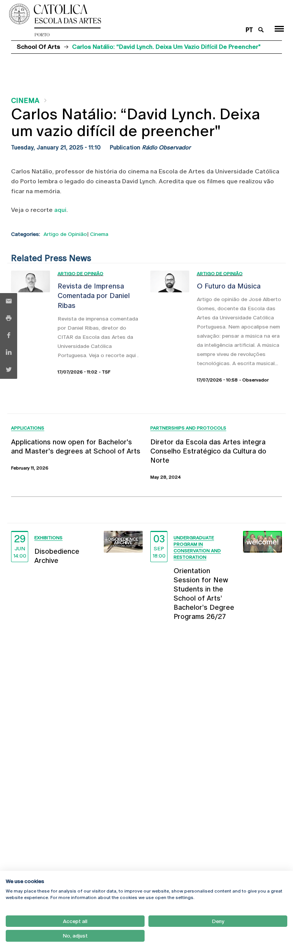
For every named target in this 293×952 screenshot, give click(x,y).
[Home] (123, 20)
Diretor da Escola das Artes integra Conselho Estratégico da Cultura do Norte (208, 451)
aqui (60, 209)
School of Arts (38, 46)
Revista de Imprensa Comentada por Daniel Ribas (94, 295)
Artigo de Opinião (65, 234)
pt (249, 30)
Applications (27, 428)
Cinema (25, 100)
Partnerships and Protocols (188, 428)
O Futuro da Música (229, 286)
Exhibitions (48, 537)
